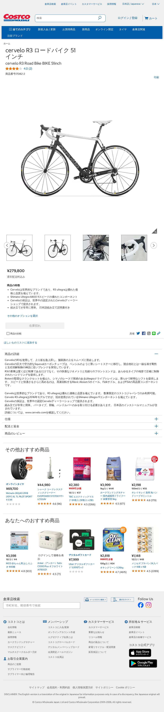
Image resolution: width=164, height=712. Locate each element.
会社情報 (12, 627)
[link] (138, 333)
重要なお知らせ (96, 632)
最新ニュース (14, 632)
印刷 (156, 77)
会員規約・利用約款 (58, 687)
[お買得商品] (76, 29)
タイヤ (123, 29)
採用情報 (12, 637)
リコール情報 (95, 637)
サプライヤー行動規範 (19, 669)
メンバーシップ (58, 622)
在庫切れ (35, 325)
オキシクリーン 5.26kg (111, 567)
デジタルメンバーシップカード (63, 647)
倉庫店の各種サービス (140, 637)
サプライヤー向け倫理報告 (21, 674)
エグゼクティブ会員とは (60, 637)
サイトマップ (37, 687)
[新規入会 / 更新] (56, 29)
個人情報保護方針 (83, 687)
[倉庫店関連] (145, 29)
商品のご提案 (14, 664)
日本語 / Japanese (131, 3)
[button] (101, 18)
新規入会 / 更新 (47, 29)
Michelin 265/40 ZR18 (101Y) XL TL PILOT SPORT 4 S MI (19, 496)
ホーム (7, 43)
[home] (17, 18)
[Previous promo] (7, 245)
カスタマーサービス (101, 622)
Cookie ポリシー (125, 687)
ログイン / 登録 (127, 18)
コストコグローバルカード (61, 642)
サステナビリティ (17, 647)
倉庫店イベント (137, 632)
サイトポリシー (104, 687)
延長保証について (98, 652)
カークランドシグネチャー (21, 642)
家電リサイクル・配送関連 (102, 647)
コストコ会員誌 (56, 657)
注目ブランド (15, 35)
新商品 (86, 29)
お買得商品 (68, 29)
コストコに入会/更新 (58, 627)
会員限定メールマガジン (60, 652)
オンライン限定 (104, 29)
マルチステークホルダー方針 (22, 652)
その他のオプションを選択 (22, 315)
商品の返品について (99, 642)
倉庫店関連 (138, 29)
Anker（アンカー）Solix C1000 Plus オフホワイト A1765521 (50, 566)
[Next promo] (154, 245)
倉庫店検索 (11, 599)
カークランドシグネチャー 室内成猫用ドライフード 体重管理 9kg (112, 496)
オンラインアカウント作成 (61, 632)
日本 (154, 4)
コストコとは (16, 622)
